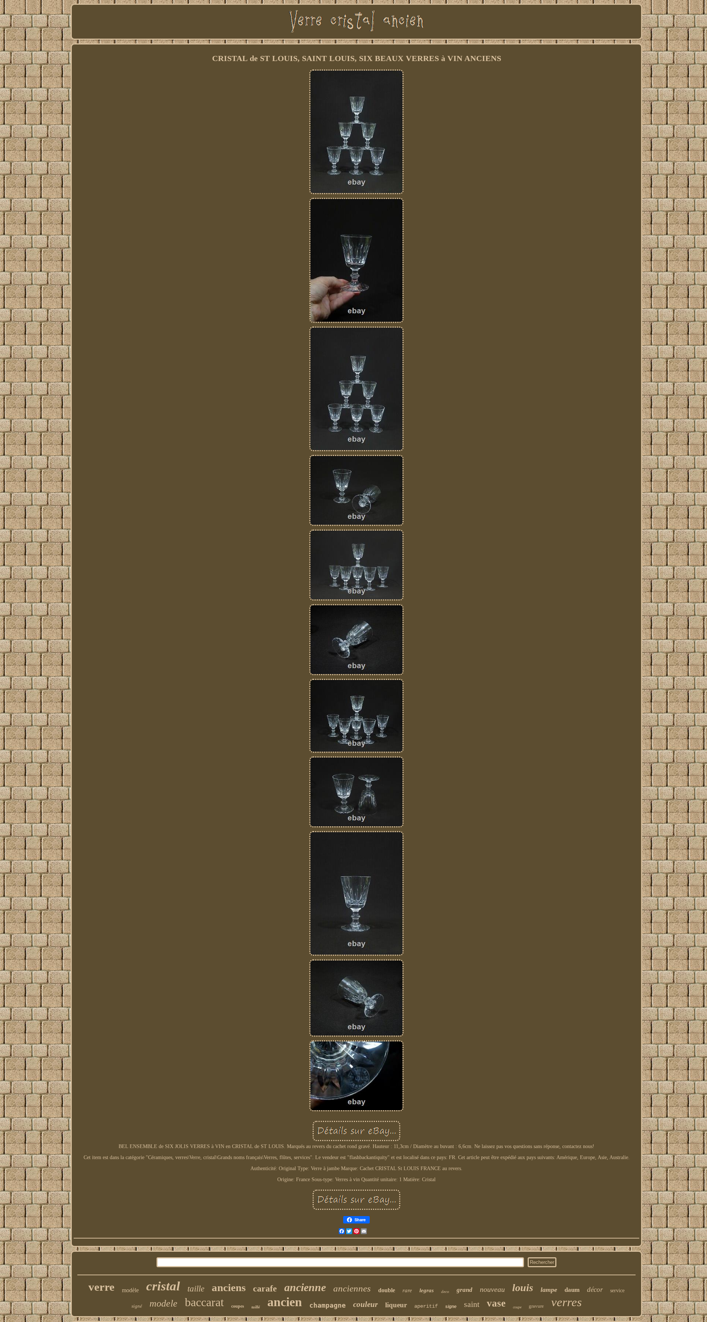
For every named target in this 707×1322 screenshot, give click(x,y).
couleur (365, 1304)
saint (471, 1304)
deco (445, 1291)
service (617, 1290)
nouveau (492, 1289)
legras (426, 1290)
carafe (265, 1288)
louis (522, 1287)
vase (496, 1303)
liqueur (396, 1305)
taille (195, 1288)
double (386, 1290)
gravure (536, 1306)
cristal (163, 1286)
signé (136, 1306)
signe (451, 1306)
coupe (517, 1307)
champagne (327, 1305)
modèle (130, 1290)
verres (566, 1302)
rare (407, 1290)
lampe (549, 1289)
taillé (256, 1307)
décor (595, 1289)
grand (464, 1289)
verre (101, 1286)
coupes (237, 1306)
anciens (229, 1287)
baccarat (204, 1302)
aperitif (426, 1306)
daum (572, 1289)
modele (163, 1303)
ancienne (305, 1287)
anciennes (352, 1288)
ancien (284, 1302)
